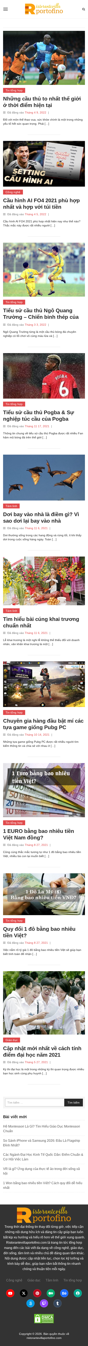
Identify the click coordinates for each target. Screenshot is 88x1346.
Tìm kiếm (74, 1102)
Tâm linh (11, 506)
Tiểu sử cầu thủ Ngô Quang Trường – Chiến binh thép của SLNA (41, 316)
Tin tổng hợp (14, 90)
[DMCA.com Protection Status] (44, 1319)
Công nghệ (13, 192)
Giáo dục (12, 1040)
